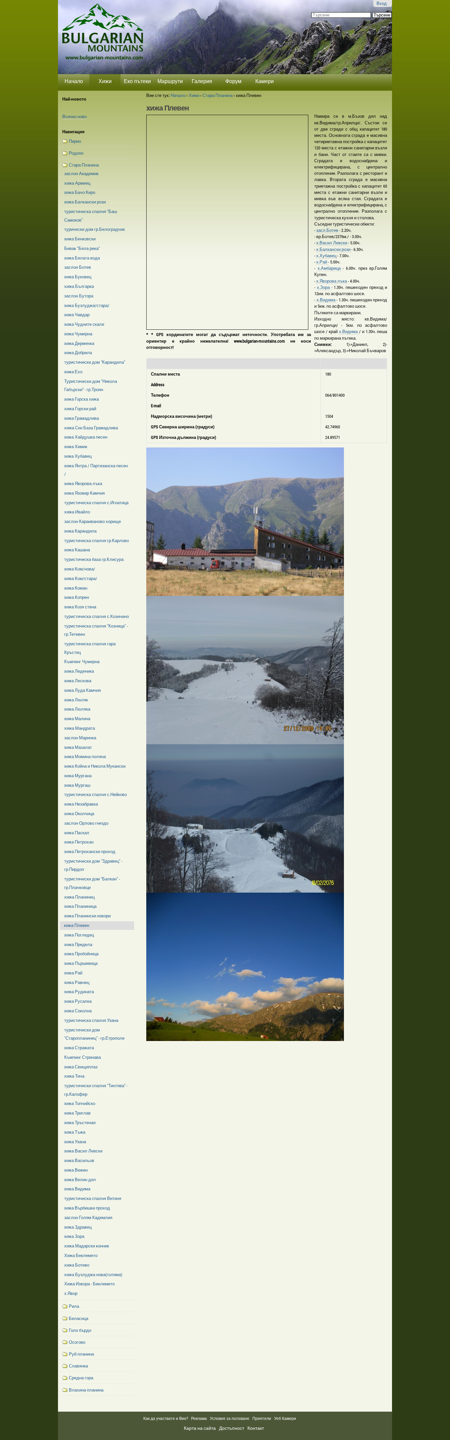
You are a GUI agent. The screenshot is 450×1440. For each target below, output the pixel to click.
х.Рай (322, 262)
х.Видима (326, 299)
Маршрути (170, 81)
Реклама (199, 1418)
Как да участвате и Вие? (165, 1418)
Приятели (261, 1418)
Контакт (255, 1428)
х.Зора (324, 287)
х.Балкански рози (334, 249)
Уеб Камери (285, 1418)
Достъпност (231, 1428)
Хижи (105, 81)
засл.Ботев (327, 230)
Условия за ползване (229, 1418)
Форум (233, 81)
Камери (264, 81)
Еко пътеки (137, 81)
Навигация (73, 131)
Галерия (202, 81)
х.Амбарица (330, 268)
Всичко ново (74, 116)
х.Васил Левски (332, 242)
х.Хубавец (326, 255)
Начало (74, 81)
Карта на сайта (200, 1428)
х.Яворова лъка (332, 281)
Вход (382, 3)
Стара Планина (218, 95)
